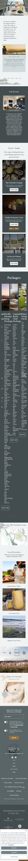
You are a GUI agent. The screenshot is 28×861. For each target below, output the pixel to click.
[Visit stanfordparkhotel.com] (8, 827)
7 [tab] (8, 516)
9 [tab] (16, 516)
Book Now (5, 508)
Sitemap (18, 791)
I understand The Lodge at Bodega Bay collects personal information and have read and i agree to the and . (17, 724)
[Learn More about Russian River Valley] (14, 572)
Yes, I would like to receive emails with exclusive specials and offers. (16, 731)
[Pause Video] (2, 16)
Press (14, 763)
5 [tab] (20, 78)
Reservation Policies (21, 778)
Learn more (11, 844)
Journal (14, 772)
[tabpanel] (14, 49)
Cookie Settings (14, 795)
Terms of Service (19, 725)
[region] (14, 844)
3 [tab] (12, 78)
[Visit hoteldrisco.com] (20, 827)
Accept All (14, 852)
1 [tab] (4, 78)
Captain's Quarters (14, 110)
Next (26, 109)
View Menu (14, 263)
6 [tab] (22, 514)
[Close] (26, 830)
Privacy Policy (14, 727)
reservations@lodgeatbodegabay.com (14, 753)
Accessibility (10, 791)
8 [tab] (12, 516)
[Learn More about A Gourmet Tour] (14, 599)
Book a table (13, 228)
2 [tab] (8, 78)
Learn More (14, 189)
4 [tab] (16, 78)
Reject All (14, 848)
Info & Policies (14, 769)
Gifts (14, 760)
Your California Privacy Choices (13, 787)
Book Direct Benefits (7, 778)
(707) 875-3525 (14, 751)
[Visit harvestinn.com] (8, 819)
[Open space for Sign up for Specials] (5, 694)
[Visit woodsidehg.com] (14, 812)
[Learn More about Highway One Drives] (14, 627)
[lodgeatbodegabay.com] (20, 819)
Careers (14, 766)
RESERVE (22, 434)
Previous (1, 109)
